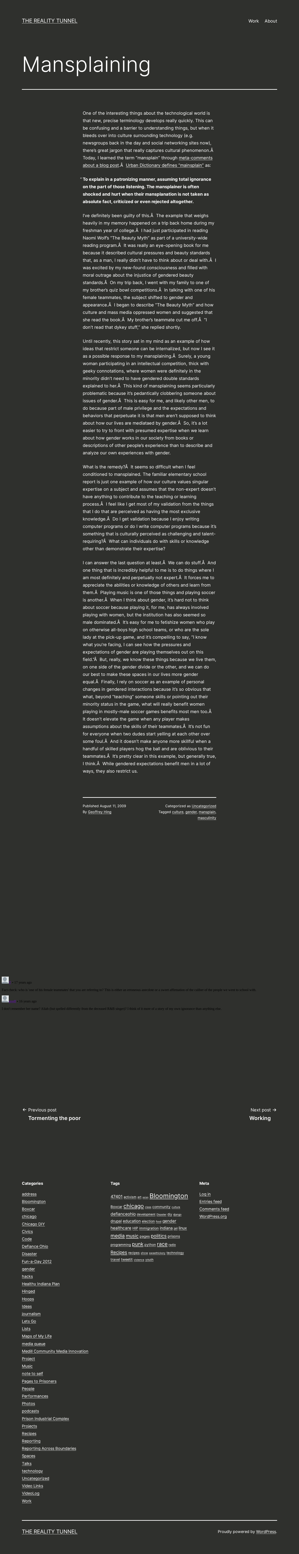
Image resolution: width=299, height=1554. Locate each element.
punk (137, 1244)
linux (183, 1228)
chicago (29, 1216)
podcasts (30, 1411)
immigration (149, 1228)
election (148, 1221)
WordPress (266, 1531)
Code (27, 1239)
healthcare (121, 1228)
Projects (29, 1426)
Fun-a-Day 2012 (37, 1261)
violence (139, 1259)
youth (149, 1259)
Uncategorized (204, 806)
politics (159, 1236)
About (271, 21)
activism (130, 1197)
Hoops (28, 1299)
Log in (205, 1194)
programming (121, 1245)
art (139, 1197)
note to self (32, 1373)
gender (191, 812)
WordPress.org (213, 1216)
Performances (35, 1396)
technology (32, 1471)
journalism (31, 1313)
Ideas (27, 1306)
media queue (33, 1343)
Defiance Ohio (35, 1246)
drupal (116, 1221)
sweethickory (157, 1253)
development (146, 1214)
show (144, 1253)
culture (177, 812)
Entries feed (210, 1201)
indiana (166, 1228)
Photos (28, 1403)
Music (27, 1366)
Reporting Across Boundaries (49, 1448)
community (161, 1207)
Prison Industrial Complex (45, 1418)
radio (172, 1244)
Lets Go (29, 1321)
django (177, 1214)
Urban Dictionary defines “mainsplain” (165, 165)
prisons (174, 1236)
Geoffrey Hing (99, 812)
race (162, 1244)
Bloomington (34, 1201)
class (148, 1207)
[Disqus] (149, 898)
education (132, 1221)
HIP (135, 1228)
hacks (27, 1276)
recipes (134, 1253)
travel (115, 1259)
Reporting (31, 1441)
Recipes (29, 1433)
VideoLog (30, 1493)
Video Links (32, 1486)
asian (145, 1197)
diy (169, 1214)
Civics (27, 1231)
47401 (117, 1196)
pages (145, 1236)
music (132, 1236)
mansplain (207, 812)
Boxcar (28, 1209)
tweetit (127, 1259)
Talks (27, 1463)
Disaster (29, 1254)
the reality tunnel (49, 21)
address (29, 1194)
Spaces (28, 1456)
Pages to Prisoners (39, 1381)
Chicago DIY (33, 1224)
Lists (26, 1328)
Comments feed (214, 1209)
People (28, 1388)
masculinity (207, 818)
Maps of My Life (37, 1336)
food (158, 1221)
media (118, 1236)
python (150, 1245)
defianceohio (123, 1213)
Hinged (28, 1291)
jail (176, 1228)
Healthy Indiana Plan (41, 1284)
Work (253, 21)
